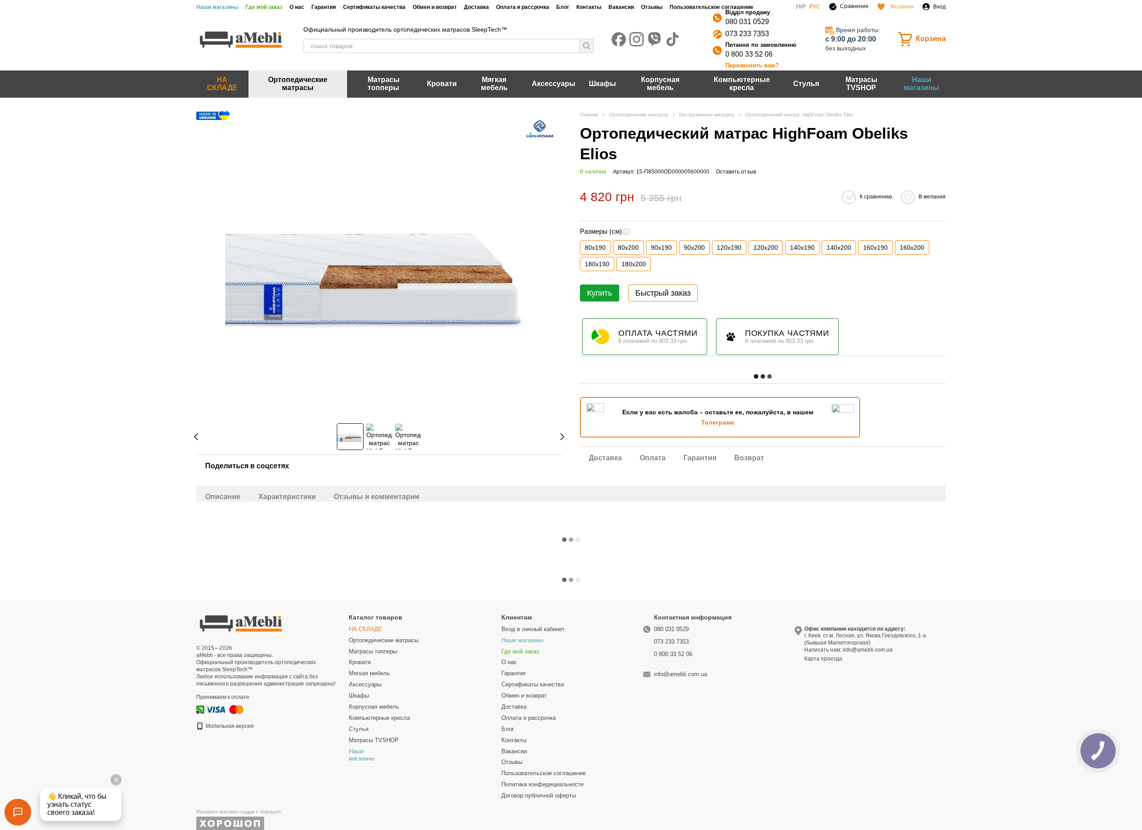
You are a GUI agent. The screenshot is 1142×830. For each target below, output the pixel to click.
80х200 (628, 247)
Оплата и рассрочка (522, 7)
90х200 (694, 247)
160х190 (875, 247)
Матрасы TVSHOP (861, 83)
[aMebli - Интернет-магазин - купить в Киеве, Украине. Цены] (241, 622)
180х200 (633, 264)
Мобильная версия (229, 726)
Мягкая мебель (494, 83)
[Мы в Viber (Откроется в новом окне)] (654, 39)
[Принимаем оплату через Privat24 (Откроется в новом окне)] (200, 709)
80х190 (595, 247)
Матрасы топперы (384, 83)
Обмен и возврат (435, 7)
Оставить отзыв (736, 172)
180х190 (597, 264)
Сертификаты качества (374, 7)
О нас (297, 7)
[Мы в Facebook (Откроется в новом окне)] (619, 39)
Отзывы (651, 7)
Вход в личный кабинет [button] (533, 629)
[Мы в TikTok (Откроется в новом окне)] (672, 39)
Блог (562, 7)
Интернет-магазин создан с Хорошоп (238, 811)
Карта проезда (823, 659)
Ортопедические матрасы (297, 83)
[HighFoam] (539, 129)
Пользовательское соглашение (711, 7)
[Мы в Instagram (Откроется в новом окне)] (636, 39)
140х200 (839, 247)
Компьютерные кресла (742, 83)
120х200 (765, 247)
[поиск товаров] (586, 46)
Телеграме (717, 422)
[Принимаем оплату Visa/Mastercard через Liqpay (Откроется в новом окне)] (225, 709)
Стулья (806, 83)
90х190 (661, 247)
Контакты (588, 7)
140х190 (802, 247)
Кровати (442, 83)
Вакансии (621, 7)
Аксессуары (553, 83)
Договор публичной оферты (538, 795)
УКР (800, 6)
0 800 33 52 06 (749, 54)
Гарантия (323, 7)
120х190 (729, 247)
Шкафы (602, 83)
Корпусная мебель (660, 83)
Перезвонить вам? (752, 65)
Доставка (476, 7)
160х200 (912, 247)
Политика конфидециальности (542, 784)
